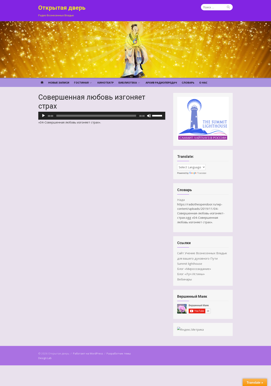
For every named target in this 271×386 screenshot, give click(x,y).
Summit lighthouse (189, 264)
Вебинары (184, 279)
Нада (181, 200)
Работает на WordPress (88, 353)
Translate (201, 173)
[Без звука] (149, 116)
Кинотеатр (105, 82)
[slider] (157, 115)
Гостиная (81, 82)
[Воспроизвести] (43, 116)
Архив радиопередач (161, 82)
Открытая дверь (62, 7)
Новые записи (58, 82)
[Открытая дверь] (135, 49)
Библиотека (127, 82)
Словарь (188, 82)
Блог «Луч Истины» (191, 274)
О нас (203, 82)
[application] (101, 116)
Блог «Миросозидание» (194, 269)
